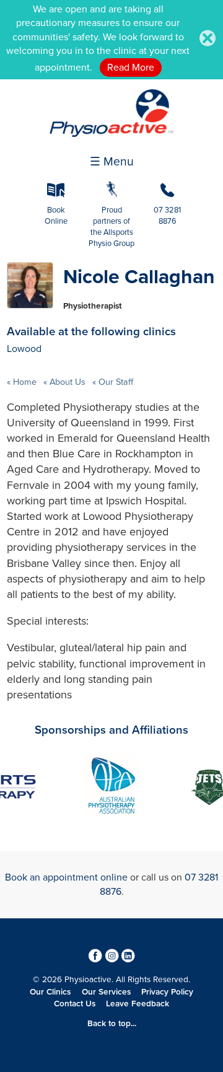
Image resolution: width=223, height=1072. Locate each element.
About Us (67, 382)
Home (25, 382)
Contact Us (74, 1004)
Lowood (24, 349)
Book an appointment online (66, 877)
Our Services (106, 992)
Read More (130, 67)
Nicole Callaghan (139, 277)
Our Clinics (50, 992)
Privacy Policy (167, 992)
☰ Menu (112, 161)
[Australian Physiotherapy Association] (111, 787)
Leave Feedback (137, 1004)
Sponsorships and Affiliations (111, 730)
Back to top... (111, 1024)
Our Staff (114, 382)
